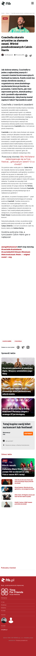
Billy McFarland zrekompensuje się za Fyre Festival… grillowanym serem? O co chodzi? (18, 160)
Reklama (3, 608)
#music (18, 252)
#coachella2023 (8, 252)
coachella (18, 341)
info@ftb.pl (4, 630)
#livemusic (25, 252)
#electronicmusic (8, 254)
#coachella (6, 249)
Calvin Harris (6, 341)
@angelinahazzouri (9, 247)
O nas (2, 602)
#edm (18, 254)
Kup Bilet (28, 433)
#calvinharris (16, 249)
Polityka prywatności (22, 640)
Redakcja (3, 605)
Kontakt (3, 610)
